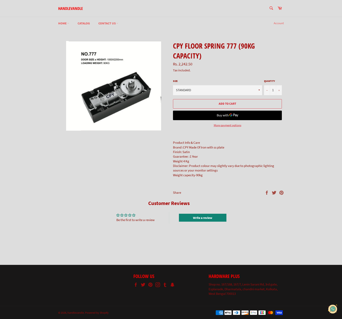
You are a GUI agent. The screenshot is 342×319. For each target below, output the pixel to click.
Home (62, 23)
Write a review (202, 218)
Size (175, 81)
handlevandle (70, 8)
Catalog (84, 23)
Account (279, 23)
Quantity (269, 81)
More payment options (227, 125)
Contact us (107, 23)
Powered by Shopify (97, 312)
